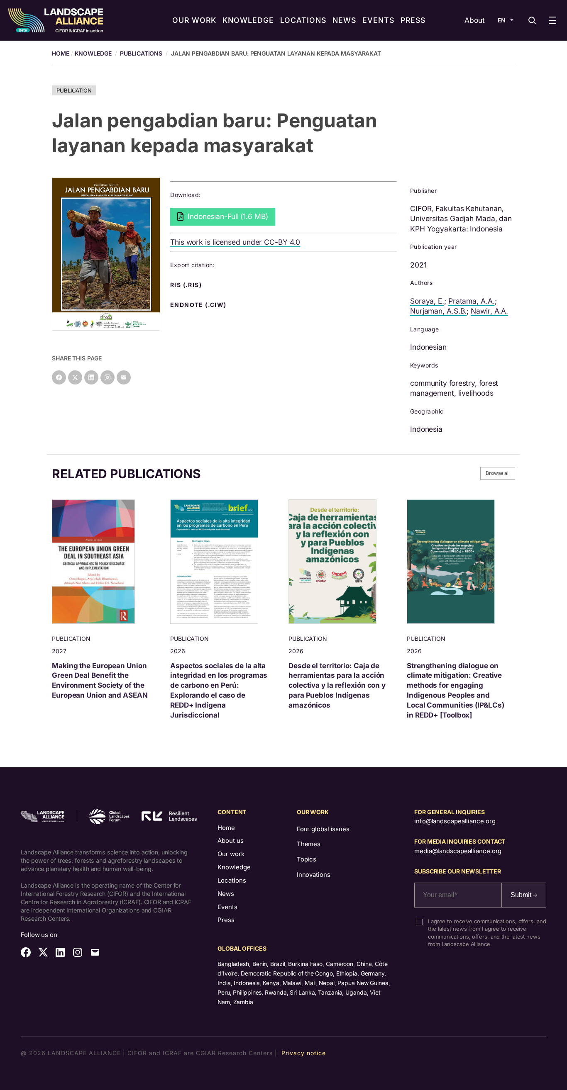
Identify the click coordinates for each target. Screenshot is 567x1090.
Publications (141, 53)
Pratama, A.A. (471, 301)
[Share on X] (75, 377)
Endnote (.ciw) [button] (199, 305)
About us (231, 840)
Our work (231, 854)
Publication (74, 90)
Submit (522, 894)
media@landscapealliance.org (457, 851)
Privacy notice (303, 1052)
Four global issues (323, 829)
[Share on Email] (124, 377)
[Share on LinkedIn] (91, 377)
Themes (308, 844)
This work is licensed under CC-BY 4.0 (235, 242)
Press (226, 920)
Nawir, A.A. (489, 311)
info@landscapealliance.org (454, 821)
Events (227, 907)
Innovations (313, 874)
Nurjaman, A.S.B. (438, 311)
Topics (306, 859)
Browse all (498, 473)
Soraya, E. (427, 301)
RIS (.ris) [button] (186, 285)
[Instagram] (107, 377)
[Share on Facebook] (59, 377)
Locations (232, 880)
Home (226, 828)
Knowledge (93, 53)
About (474, 20)
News (226, 894)
